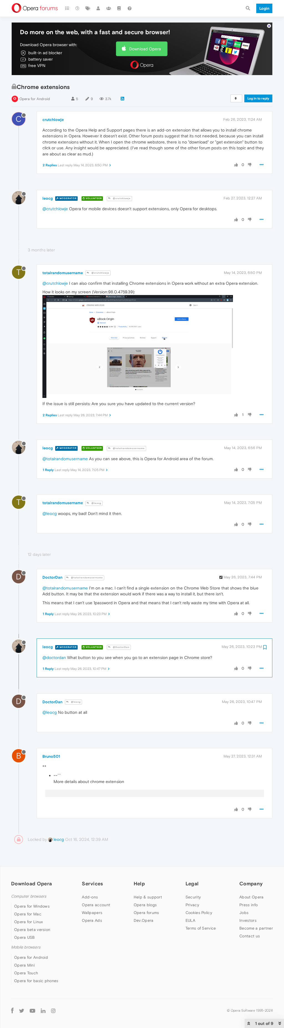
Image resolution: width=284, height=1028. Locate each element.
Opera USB (24, 937)
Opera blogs (145, 905)
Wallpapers (92, 912)
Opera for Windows (32, 906)
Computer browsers (28, 896)
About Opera (251, 897)
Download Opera (145, 48)
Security (193, 897)
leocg (47, 198)
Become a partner (256, 928)
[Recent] (77, 8)
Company (251, 883)
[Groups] (108, 8)
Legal (192, 883)
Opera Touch (26, 973)
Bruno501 (51, 756)
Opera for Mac (27, 914)
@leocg (96, 503)
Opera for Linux (28, 922)
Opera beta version (32, 929)
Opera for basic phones (36, 981)
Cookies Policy (199, 912)
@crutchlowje (121, 198)
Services (92, 883)
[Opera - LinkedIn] (43, 1010)
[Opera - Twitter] (21, 1010)
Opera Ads (92, 920)
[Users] (98, 8)
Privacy (192, 905)
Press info (248, 905)
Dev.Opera (144, 920)
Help (139, 883)
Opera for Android (34, 99)
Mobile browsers (25, 947)
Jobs (243, 912)
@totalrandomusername (128, 448)
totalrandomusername (62, 273)
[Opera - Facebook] (12, 1010)
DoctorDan (52, 577)
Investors (248, 920)
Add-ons (90, 897)
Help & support (148, 897)
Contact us (249, 936)
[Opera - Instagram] (53, 1010)
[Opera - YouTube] (32, 1010)
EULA (190, 920)
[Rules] (119, 8)
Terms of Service (201, 928)
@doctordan (54, 657)
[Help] (129, 8)
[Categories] (67, 8)
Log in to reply (258, 98)
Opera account (96, 905)
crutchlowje (53, 119)
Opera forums (146, 912)
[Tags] (88, 8)
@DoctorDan (121, 647)
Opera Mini (24, 965)
